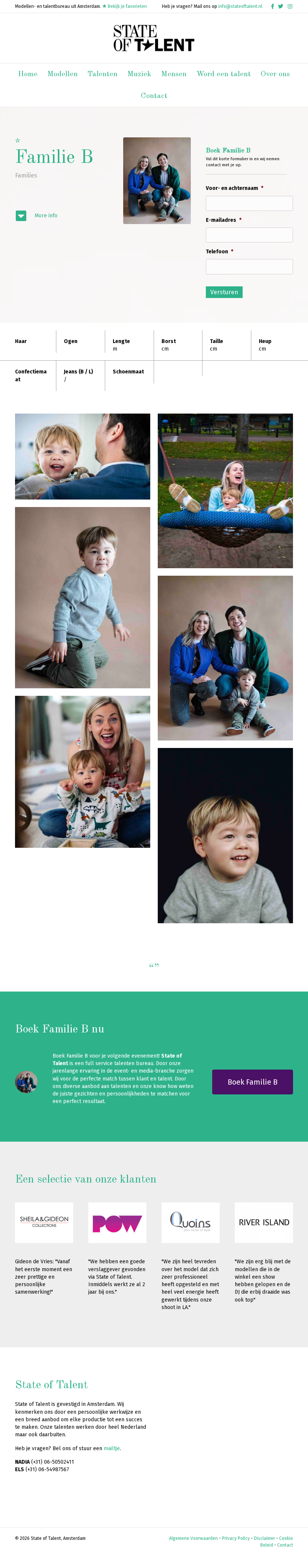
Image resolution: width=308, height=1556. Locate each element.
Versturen (224, 292)
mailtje (112, 1448)
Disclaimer (264, 1538)
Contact (154, 96)
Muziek (139, 74)
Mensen (174, 74)
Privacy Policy (236, 1538)
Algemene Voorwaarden (193, 1538)
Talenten (103, 74)
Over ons (275, 74)
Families (26, 175)
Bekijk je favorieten (127, 6)
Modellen (62, 74)
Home (28, 74)
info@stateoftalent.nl (240, 6)
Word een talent (223, 74)
